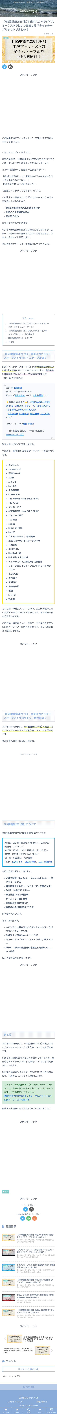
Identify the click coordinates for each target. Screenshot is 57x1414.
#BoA (42, 402)
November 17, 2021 (15, 435)
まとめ (11, 342)
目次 (25, 318)
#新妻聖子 (34, 414)
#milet (13, 406)
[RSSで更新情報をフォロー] (34, 1218)
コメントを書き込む (28, 1369)
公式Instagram (45, 862)
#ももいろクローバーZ (27, 406)
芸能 (6, 1191)
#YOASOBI (24, 410)
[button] (51, 685)
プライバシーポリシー (28, 1406)
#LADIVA (32, 410)
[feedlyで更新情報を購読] (28, 1218)
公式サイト (17, 862)
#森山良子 (13, 414)
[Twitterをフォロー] (22, 1218)
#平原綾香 (24, 414)
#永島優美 (38, 395)
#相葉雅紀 (20, 395)
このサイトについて (15, 1402)
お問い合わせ (41, 1402)
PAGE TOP (29, 1387)
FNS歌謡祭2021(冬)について (20, 338)
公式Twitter (30, 862)
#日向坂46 (35, 402)
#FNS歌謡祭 (16, 388)
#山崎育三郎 (14, 410)
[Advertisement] (28, 108)
